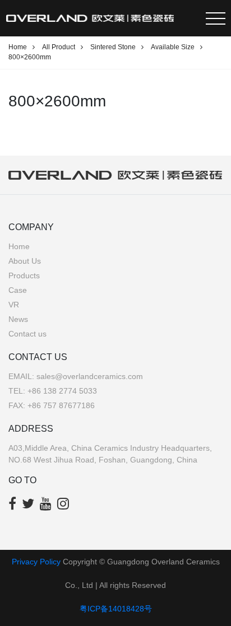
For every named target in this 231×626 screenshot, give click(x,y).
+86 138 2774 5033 (62, 390)
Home (17, 47)
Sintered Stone (113, 47)
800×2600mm (29, 57)
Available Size (173, 47)
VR (13, 304)
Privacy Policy (36, 561)
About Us (24, 260)
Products (24, 275)
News (18, 319)
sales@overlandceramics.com (89, 376)
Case (17, 290)
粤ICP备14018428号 (116, 608)
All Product (58, 47)
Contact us (27, 333)
